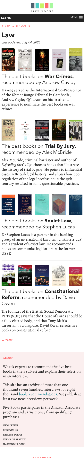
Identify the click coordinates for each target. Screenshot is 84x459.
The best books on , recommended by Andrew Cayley (42, 80)
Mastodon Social (14, 444)
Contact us (10, 430)
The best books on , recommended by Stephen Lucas (42, 225)
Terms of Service (14, 439)
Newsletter (10, 425)
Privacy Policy (12, 434)
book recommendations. (38, 394)
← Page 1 (8, 340)
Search (6, 18)
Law (6, 26)
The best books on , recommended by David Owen (42, 298)
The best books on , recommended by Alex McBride (42, 152)
